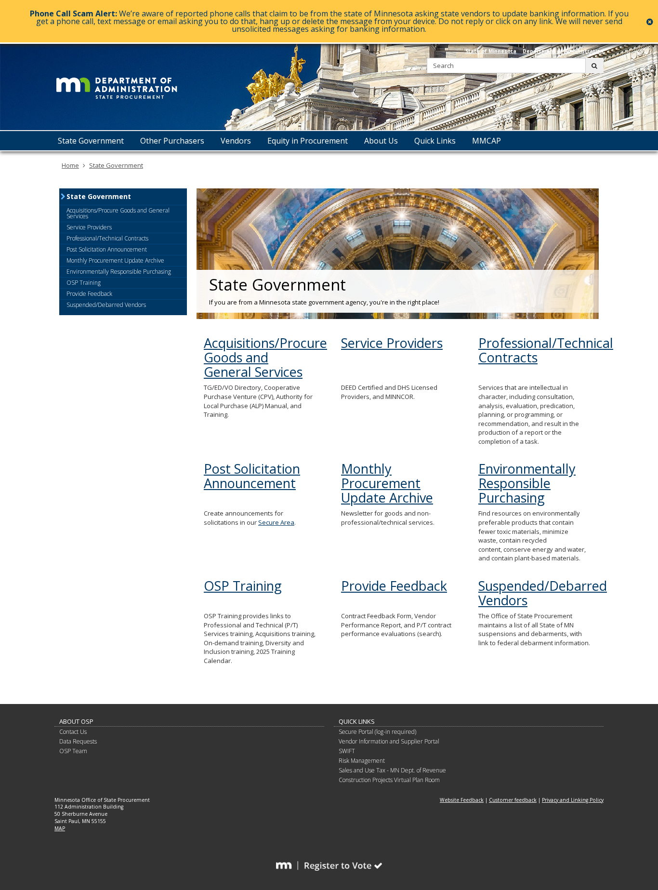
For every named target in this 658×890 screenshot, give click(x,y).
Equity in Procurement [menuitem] (307, 140)
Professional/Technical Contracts (545, 350)
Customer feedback (513, 800)
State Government (116, 165)
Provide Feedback (394, 586)
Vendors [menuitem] (236, 140)
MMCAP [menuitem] (486, 140)
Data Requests (78, 741)
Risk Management (362, 761)
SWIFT (347, 751)
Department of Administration (563, 51)
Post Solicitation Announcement (252, 476)
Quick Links (357, 721)
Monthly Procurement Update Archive (387, 483)
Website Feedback (462, 800)
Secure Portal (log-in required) (377, 732)
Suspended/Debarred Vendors (542, 593)
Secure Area (276, 522)
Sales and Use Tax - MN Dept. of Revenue (392, 770)
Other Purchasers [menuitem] (172, 140)
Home (70, 165)
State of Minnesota (490, 51)
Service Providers (392, 343)
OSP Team (73, 751)
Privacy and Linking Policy (573, 800)
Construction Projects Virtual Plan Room (389, 780)
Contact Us (73, 732)
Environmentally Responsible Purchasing (527, 483)
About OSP (76, 721)
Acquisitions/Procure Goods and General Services (265, 357)
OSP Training (243, 586)
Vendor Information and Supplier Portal (389, 741)
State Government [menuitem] (91, 140)
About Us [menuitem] (381, 140)
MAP (59, 828)
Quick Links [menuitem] (435, 140)
